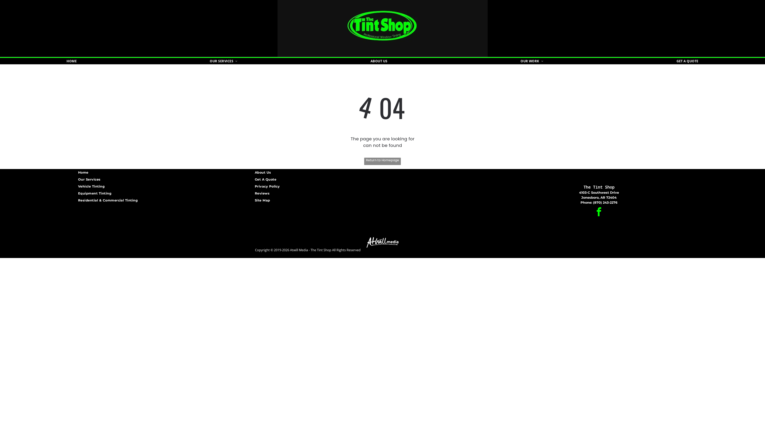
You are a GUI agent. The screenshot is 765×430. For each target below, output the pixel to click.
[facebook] (599, 212)
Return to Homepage (382, 160)
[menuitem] (72, 61)
